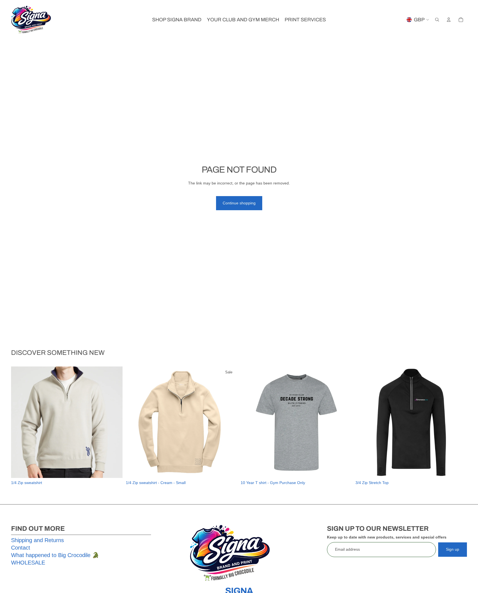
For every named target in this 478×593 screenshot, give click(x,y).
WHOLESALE (28, 563)
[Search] (437, 20)
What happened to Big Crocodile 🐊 (55, 555)
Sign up (452, 549)
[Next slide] (114, 422)
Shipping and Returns (37, 540)
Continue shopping (239, 203)
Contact (20, 548)
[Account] (449, 20)
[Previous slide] (19, 422)
